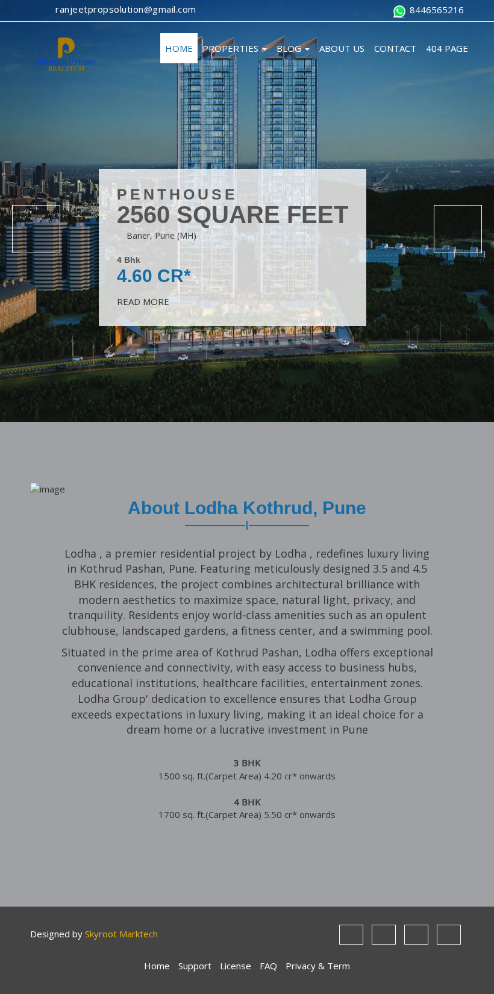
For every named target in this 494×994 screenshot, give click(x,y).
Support (194, 966)
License (235, 966)
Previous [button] (36, 229)
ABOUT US (341, 48)
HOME (179, 48)
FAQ (268, 966)
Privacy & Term (318, 966)
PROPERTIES (231, 48)
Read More (144, 301)
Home (157, 966)
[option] (247, 211)
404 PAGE (447, 48)
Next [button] (458, 229)
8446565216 (435, 10)
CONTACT (395, 48)
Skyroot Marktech (121, 934)
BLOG (290, 48)
